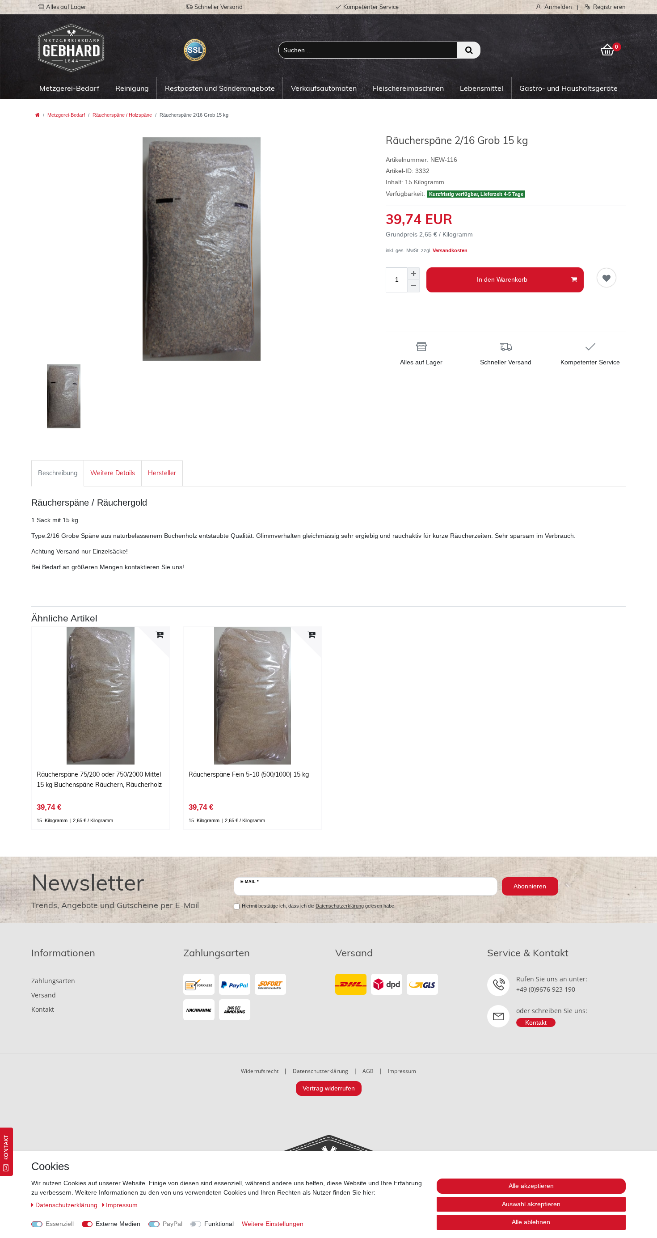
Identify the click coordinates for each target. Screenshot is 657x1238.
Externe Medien (118, 1223)
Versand (43, 995)
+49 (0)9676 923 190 (545, 989)
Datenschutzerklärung (320, 1071)
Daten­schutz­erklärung (67, 1204)
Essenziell (60, 1223)
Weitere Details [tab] (112, 473)
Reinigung (132, 88)
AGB (368, 1071)
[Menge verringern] (413, 286)
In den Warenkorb (502, 279)
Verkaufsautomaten (324, 88)
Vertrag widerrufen (329, 1088)
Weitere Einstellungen (272, 1223)
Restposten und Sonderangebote (220, 88)
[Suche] (468, 50)
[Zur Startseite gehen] (37, 115)
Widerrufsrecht (259, 1071)
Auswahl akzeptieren (531, 1204)
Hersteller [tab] (162, 473)
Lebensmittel (481, 88)
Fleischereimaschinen (408, 88)
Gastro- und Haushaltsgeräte (568, 88)
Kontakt (42, 1009)
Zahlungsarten (53, 980)
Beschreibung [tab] (57, 473)
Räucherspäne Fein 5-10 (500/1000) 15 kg (249, 774)
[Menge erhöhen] (413, 273)
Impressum (402, 1071)
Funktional (219, 1223)
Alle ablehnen (531, 1221)
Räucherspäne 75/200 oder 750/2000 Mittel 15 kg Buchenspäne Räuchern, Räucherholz (99, 779)
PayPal (172, 1223)
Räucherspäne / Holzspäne (122, 115)
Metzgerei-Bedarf (69, 88)
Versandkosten (450, 250)
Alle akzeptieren (531, 1185)
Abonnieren (530, 886)
